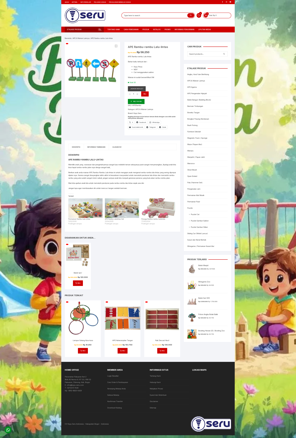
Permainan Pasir (193, 202)
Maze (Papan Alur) (194, 144)
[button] (116, 46)
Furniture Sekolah (194, 132)
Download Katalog (114, 408)
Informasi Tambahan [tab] (96, 147)
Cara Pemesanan (131, 29)
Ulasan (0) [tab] (116, 147)
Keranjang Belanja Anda (116, 389)
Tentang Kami (113, 29)
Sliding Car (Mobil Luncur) (197, 233)
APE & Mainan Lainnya (81, 38)
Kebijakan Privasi (156, 389)
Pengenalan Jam (193, 189)
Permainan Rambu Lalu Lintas (79, 219)
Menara (190, 151)
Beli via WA (137, 101)
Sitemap (153, 408)
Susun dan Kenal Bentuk (196, 240)
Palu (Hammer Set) (194, 182)
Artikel (75, 2)
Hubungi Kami (155, 382)
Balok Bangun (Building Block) (199, 100)
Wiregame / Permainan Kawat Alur (200, 246)
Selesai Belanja (113, 395)
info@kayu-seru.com (75, 385)
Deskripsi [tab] (76, 147)
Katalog (157, 29)
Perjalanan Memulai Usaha (120, 2)
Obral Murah (192, 170)
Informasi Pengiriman (184, 29)
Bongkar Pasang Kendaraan (198, 119)
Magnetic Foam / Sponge (197, 138)
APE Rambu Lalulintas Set (114, 219)
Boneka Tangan (193, 112)
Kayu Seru (137, 113)
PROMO (168, 29)
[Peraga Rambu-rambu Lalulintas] (158, 208)
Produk (145, 29)
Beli (144, 94)
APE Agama (192, 87)
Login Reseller (113, 376)
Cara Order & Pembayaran (117, 382)
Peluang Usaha (100, 2)
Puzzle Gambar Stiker (199, 227)
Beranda (68, 38)
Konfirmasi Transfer (115, 401)
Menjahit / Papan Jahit (196, 157)
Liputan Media (204, 29)
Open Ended (192, 176)
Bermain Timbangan (195, 106)
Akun (67, 2)
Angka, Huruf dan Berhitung (198, 74)
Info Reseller (85, 2)
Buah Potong (192, 125)
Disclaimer (154, 401)
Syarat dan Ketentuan (158, 395)
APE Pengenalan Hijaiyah (197, 93)
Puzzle (190, 208)
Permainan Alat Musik (195, 195)
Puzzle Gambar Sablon (200, 221)
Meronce (191, 163)
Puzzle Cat (195, 214)
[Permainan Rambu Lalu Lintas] (85, 208)
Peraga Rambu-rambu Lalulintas (153, 219)
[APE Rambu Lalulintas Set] (122, 208)
